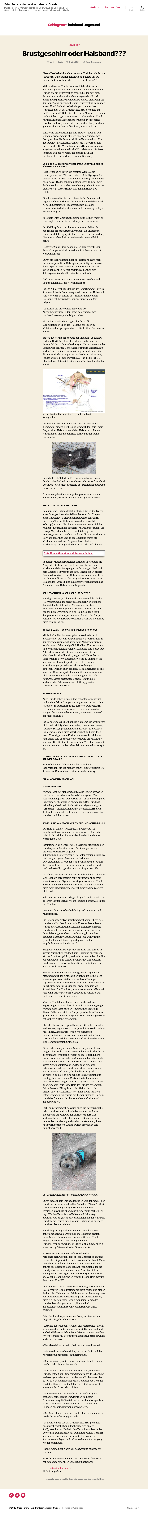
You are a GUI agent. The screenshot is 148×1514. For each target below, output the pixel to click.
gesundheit (74, 45)
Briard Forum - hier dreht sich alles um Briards (30, 4)
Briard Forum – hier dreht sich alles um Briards (37, 1508)
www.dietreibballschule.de (57, 1468)
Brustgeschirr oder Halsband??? (74, 53)
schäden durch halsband (94, 1479)
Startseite (94, 7)
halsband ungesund (53, 1479)
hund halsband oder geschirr (73, 1479)
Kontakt (105, 7)
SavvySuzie (58, 62)
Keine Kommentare (93, 62)
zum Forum (116, 7)
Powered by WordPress (72, 1508)
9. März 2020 (74, 62)
